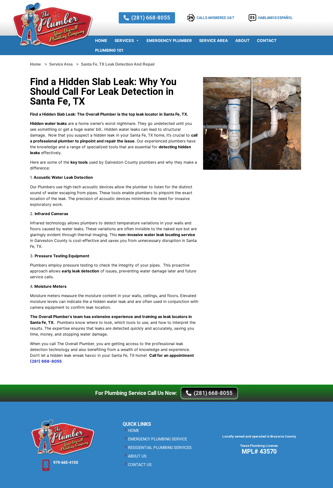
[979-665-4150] (45, 465)
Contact (267, 40)
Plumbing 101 (109, 50)
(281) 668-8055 (46, 361)
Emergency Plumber (169, 40)
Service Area (213, 40)
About (242, 40)
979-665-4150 (65, 462)
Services (124, 40)
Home (101, 40)
